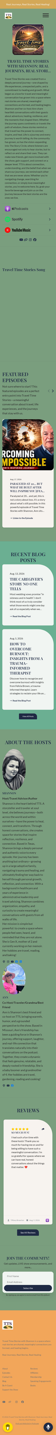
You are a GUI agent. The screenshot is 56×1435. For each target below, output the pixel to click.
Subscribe (28, 1288)
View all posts (28, 716)
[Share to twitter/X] (43, 1129)
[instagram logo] (8, 961)
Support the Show (10, 1389)
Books (33, 1385)
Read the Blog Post (22, 616)
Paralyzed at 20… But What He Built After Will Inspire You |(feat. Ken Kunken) (27, 489)
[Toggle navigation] (45, 15)
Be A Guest (7, 1385)
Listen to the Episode (23, 518)
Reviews (34, 1368)
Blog (4, 1381)
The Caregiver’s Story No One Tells (26, 584)
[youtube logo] (12, 961)
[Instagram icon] (16, 1402)
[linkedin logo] (20, 961)
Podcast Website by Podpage (27, 1423)
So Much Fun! (20, 1132)
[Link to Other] (26, 239)
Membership (36, 1377)
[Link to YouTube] (21, 239)
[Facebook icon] (22, 1402)
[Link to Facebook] (35, 239)
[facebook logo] (17, 961)
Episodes (6, 1373)
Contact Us (7, 1377)
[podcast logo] (4, 961)
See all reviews (28, 1232)
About (5, 1368)
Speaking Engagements (40, 1381)
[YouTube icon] (3, 1402)
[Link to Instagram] (30, 239)
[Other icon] (10, 1402)
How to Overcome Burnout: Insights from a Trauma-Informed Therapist (26, 658)
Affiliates (34, 1373)
